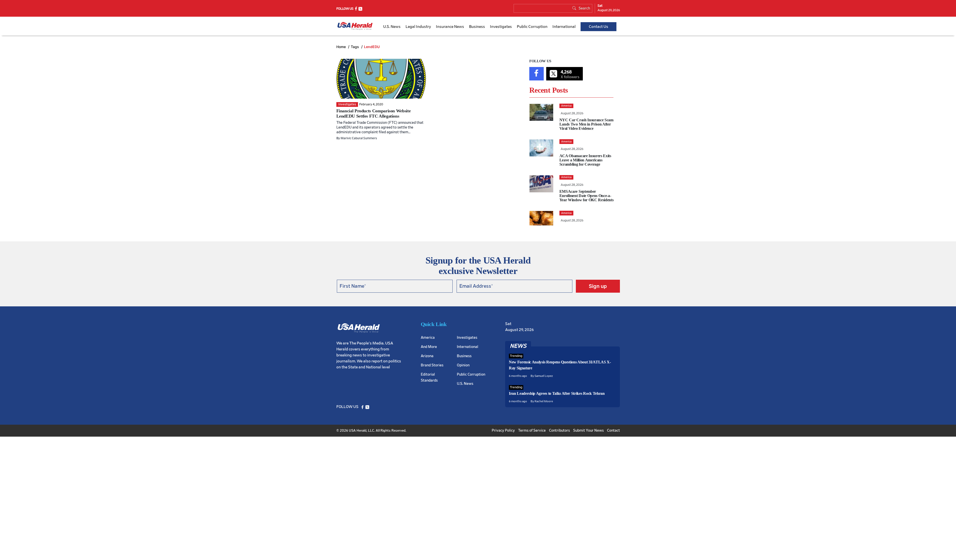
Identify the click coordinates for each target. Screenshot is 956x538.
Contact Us (598, 27)
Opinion (463, 365)
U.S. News (392, 27)
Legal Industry (418, 27)
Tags (355, 47)
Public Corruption (532, 27)
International (564, 27)
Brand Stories (432, 365)
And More (429, 347)
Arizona (427, 356)
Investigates (501, 27)
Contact (613, 430)
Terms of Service (532, 430)
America (428, 337)
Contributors (559, 430)
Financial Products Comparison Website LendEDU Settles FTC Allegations (373, 113)
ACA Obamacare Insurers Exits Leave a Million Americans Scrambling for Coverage (585, 160)
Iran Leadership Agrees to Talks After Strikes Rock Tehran (557, 393)
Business (477, 27)
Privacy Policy (503, 430)
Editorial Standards (429, 377)
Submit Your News (588, 430)
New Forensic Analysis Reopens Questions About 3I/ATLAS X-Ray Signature (560, 365)
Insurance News (450, 27)
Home (341, 47)
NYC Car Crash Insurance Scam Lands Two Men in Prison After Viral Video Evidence (586, 124)
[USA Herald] (355, 26)
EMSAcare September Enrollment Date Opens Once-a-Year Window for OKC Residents (586, 195)
